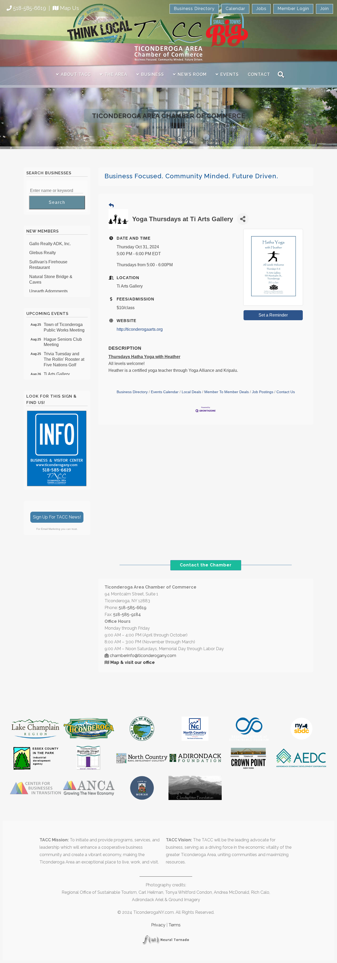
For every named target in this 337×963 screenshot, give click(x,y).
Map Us (69, 8)
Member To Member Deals (226, 392)
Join (324, 8)
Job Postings (262, 392)
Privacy (158, 924)
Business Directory (194, 8)
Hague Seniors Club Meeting (63, 337)
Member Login (293, 8)
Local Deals (191, 392)
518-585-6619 (29, 8)
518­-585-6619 (132, 607)
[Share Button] (243, 219)
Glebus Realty (42, 247)
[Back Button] (111, 205)
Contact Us (285, 392)
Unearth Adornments (48, 286)
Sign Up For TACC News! (57, 517)
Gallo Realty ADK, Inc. (50, 238)
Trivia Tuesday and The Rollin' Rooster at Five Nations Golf (64, 354)
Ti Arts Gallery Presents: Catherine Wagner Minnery (62, 374)
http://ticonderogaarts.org (140, 329)
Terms (174, 924)
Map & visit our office (132, 662)
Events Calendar (165, 392)
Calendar (235, 8)
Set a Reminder (273, 315)
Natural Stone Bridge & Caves (50, 274)
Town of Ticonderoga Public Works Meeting (64, 322)
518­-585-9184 (127, 614)
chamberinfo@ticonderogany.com (143, 655)
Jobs (261, 8)
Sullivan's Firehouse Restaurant (48, 259)
